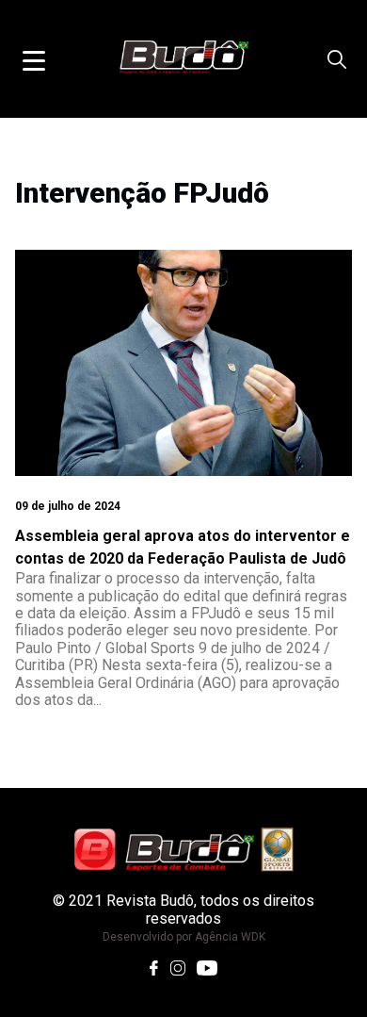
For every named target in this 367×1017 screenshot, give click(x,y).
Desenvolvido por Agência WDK (184, 936)
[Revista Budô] (183, 850)
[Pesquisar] (337, 59)
